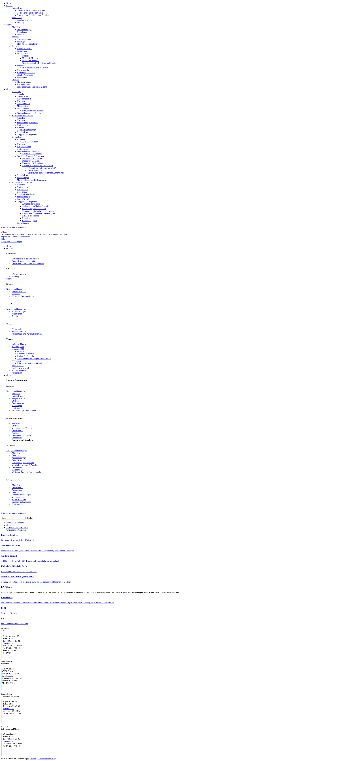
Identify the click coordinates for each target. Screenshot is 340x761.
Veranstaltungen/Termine (27, 123)
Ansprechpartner (24, 39)
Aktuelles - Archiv (30, 142)
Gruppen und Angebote (27, 201)
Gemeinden (11, 89)
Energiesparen (23, 51)
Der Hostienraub (35, 170)
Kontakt (20, 127)
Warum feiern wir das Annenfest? (42, 168)
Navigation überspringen (11, 241)
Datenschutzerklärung (21, 237)
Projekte (25, 56)
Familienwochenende (26, 72)
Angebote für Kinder (31, 204)
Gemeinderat (22, 132)
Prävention (21, 65)
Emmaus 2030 (23, 53)
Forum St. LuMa (24, 199)
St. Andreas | (19, 234)
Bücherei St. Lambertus (32, 158)
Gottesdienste (17, 8)
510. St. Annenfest (25, 75)
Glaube (9, 6)
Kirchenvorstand (24, 84)
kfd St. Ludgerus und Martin (34, 208)
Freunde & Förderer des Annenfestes (37, 165)
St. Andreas (16, 91)
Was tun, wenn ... (24, 20)
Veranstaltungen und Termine (29, 113)
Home (9, 3)
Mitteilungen (22, 106)
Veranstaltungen (23, 197)
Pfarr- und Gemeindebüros (28, 44)
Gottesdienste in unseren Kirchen (31, 10)
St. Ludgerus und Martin (22, 182)
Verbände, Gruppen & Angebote (30, 156)
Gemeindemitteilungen (26, 130)
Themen (15, 46)
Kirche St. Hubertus (30, 58)
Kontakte (15, 37)
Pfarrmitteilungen (24, 29)
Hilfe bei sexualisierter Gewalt (35, 68)
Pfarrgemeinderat (24, 82)
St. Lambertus (17, 137)
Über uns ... (22, 101)
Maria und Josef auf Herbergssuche (32, 180)
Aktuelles (16, 27)
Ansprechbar (22, 189)
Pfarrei (9, 25)
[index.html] (4, 239)
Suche (29, 518)
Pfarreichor (27, 218)
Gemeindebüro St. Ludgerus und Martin (39, 63)
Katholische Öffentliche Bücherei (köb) (38, 213)
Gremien (15, 80)
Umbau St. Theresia (30, 60)
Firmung (20, 22)
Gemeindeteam (23, 103)
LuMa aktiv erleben (30, 216)
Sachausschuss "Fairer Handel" (35, 206)
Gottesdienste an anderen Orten (30, 13)
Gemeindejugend (29, 220)
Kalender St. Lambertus (32, 154)
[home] (4, 232)
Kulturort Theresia (24, 48)
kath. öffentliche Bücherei (33, 111)
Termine (20, 34)
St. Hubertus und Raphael (22, 115)
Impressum (5, 237)
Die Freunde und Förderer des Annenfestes (46, 173)
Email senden (8, 643)
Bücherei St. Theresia (31, 161)
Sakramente (17, 17)
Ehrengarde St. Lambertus (33, 163)
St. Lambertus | (7, 234)
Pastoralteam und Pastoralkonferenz (32, 87)
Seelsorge (21, 41)
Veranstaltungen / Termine (28, 151)
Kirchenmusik (23, 70)
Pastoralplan (22, 77)
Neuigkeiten (22, 32)
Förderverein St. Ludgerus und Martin (38, 211)
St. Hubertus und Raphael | (36, 234)
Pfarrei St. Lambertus (15, 523)
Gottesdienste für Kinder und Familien (33, 15)
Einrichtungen (23, 108)
